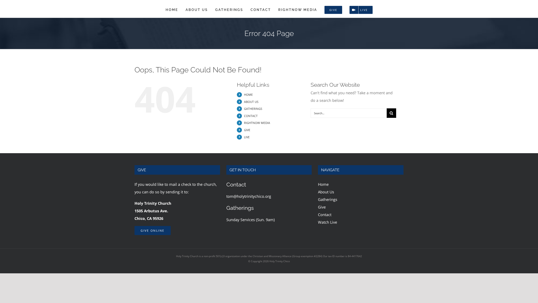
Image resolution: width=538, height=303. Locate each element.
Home (323, 184)
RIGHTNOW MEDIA (257, 123)
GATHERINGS (253, 109)
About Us (326, 191)
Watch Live (327, 222)
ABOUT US (251, 102)
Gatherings (327, 199)
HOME (248, 95)
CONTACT (251, 116)
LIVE (247, 137)
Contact (324, 214)
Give (322, 207)
